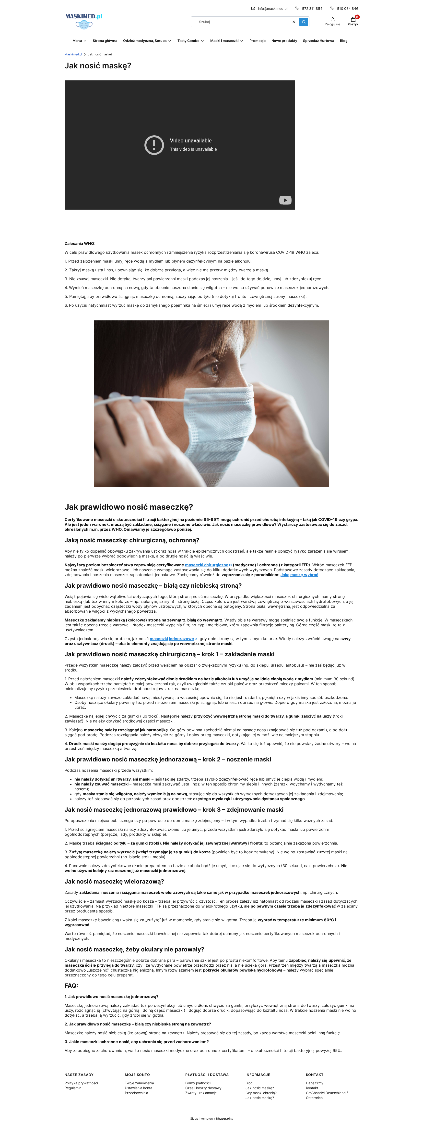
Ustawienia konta (138, 1088)
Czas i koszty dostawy (203, 1088)
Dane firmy (314, 1083)
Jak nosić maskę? (260, 1088)
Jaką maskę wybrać (299, 574)
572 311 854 (312, 8)
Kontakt (312, 1088)
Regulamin (73, 1088)
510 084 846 (347, 8)
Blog (249, 1083)
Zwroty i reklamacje (201, 1093)
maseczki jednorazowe (172, 638)
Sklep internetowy (210, 1118)
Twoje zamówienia (139, 1083)
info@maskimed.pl (272, 8)
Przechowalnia (136, 1093)
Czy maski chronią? (261, 1093)
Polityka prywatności (81, 1083)
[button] (303, 22)
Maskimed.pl (73, 54)
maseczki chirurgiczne (206, 564)
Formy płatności (198, 1083)
